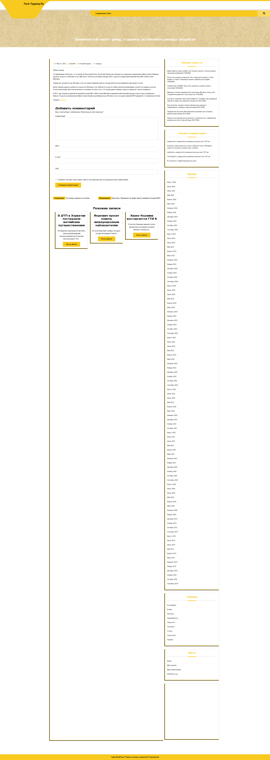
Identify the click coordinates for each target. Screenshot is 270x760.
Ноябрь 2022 (171, 376)
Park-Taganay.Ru (34, 3)
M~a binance (171, 161)
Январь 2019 (171, 566)
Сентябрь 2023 (172, 333)
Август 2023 (171, 338)
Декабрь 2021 (172, 420)
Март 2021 (171, 454)
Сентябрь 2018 (172, 584)
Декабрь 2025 (172, 217)
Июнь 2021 (171, 441)
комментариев (174, 670)
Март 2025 (171, 256)
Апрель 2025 (171, 251)
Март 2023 (171, 359)
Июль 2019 (171, 540)
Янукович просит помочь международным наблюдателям (106, 220)
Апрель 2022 (171, 407)
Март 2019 (171, 558)
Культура (170, 614)
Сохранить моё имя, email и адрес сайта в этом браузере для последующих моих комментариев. (93, 180)
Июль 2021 (171, 437)
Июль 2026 (171, 186)
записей (171, 665)
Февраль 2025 (172, 260)
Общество (171, 622)
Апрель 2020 (171, 502)
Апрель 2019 (171, 553)
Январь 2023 (171, 368)
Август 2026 (171, 182)
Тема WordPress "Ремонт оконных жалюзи (128, 757)
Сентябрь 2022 (172, 385)
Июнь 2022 (171, 398)
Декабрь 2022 (172, 372)
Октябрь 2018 (172, 579)
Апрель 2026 (171, 199)
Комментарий (60, 116)
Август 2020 (171, 484)
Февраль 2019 (172, 562)
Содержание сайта (103, 13)
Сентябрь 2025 (172, 230)
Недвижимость (172, 618)
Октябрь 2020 (172, 476)
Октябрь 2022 (172, 381)
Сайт (57, 168)
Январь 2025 (171, 264)
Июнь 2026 (171, 191)
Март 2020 (171, 506)
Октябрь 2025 (172, 225)
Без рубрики (171, 605)
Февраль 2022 (172, 415)
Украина (63, 100)
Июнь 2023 (171, 346)
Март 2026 (171, 204)
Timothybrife (171, 156)
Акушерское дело (189, 161)
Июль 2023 (171, 342)
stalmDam (170, 152)
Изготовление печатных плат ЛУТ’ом (196, 141)
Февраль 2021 (172, 458)
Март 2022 (171, 411)
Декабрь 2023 (172, 320)
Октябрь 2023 (172, 329)
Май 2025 (170, 247)
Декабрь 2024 (172, 269)
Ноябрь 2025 (171, 221)
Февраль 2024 (172, 312)
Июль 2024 (171, 290)
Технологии (171, 635)
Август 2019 (171, 536)
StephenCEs (171, 141)
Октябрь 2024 (172, 277)
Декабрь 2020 (172, 467)
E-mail (58, 157)
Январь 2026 (171, 212)
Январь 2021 (171, 463)
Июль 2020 (171, 489)
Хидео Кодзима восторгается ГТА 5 (142, 217)
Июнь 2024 (171, 294)
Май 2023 (170, 351)
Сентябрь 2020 (172, 480)
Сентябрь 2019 (172, 532)
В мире (169, 609)
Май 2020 (170, 497)
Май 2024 (170, 299)
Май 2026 (170, 195)
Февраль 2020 (172, 510)
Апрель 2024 (171, 303)
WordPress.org (172, 674)
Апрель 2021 (171, 450)
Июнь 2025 (171, 243)
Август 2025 (171, 234)
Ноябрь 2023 (171, 325)
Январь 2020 (171, 515)
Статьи (169, 631)
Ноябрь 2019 (171, 523)
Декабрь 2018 (172, 571)
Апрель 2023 (171, 355)
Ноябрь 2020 (171, 471)
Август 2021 (171, 433)
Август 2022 (171, 389)
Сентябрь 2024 (172, 281)
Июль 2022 (171, 394)
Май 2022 (170, 402)
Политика (170, 627)
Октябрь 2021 (172, 428)
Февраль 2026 (172, 208)
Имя (57, 146)
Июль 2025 (171, 238)
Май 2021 (170, 445)
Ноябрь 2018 (171, 575)
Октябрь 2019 (172, 527)
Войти (169, 661)
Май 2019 (170, 549)
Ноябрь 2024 (171, 273)
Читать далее (71, 244)
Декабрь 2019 (172, 519)
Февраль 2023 (172, 363)
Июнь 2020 (171, 493)
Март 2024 (171, 307)
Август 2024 (171, 286)
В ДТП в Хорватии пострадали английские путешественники (71, 220)
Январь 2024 (171, 316)
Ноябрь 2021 (171, 424)
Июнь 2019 (171, 545)
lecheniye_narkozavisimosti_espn (179, 146)
